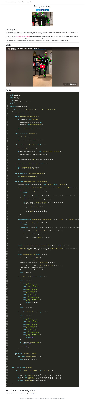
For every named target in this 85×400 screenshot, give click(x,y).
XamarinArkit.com (11, 2)
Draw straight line (32, 393)
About (19, 2)
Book (31, 2)
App (28, 2)
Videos (24, 2)
